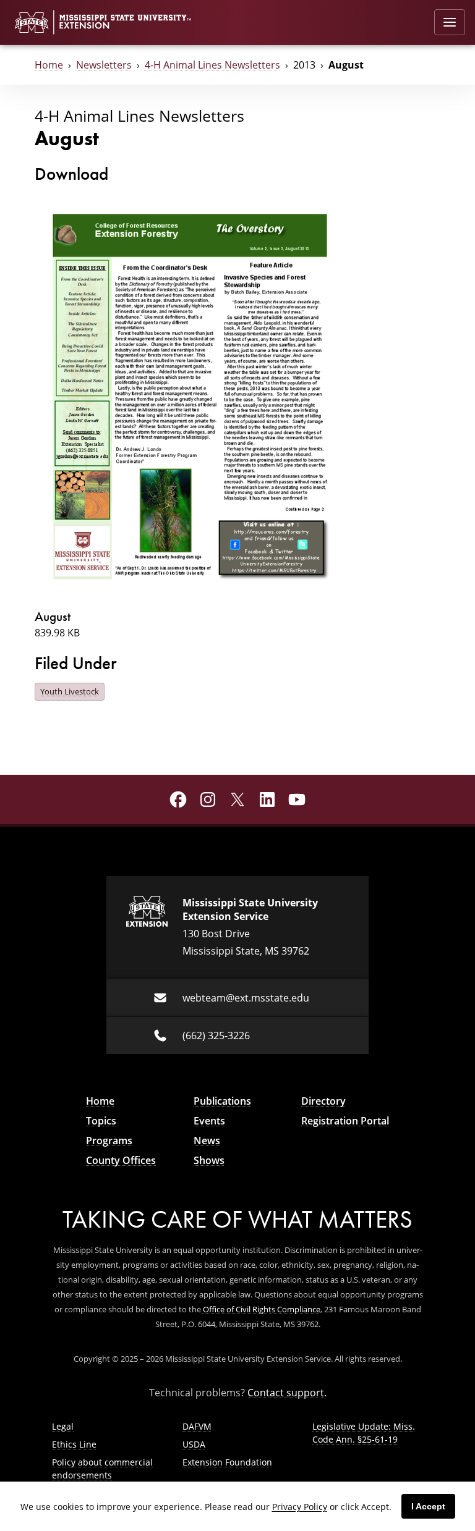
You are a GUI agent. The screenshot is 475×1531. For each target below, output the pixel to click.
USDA (193, 1444)
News (207, 1140)
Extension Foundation (227, 1462)
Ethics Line (74, 1444)
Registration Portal (345, 1121)
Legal (63, 1426)
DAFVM (197, 1426)
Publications (222, 1101)
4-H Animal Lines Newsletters (212, 65)
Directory (323, 1101)
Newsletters (104, 65)
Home (49, 65)
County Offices (121, 1160)
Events (209, 1121)
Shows (209, 1160)
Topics (101, 1121)
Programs (109, 1140)
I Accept (428, 1506)
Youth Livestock (69, 691)
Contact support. (287, 1392)
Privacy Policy (299, 1506)
